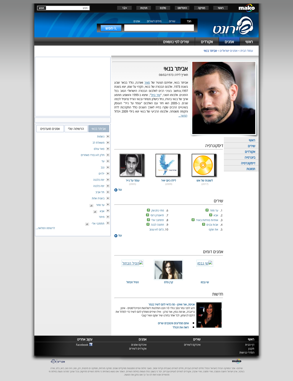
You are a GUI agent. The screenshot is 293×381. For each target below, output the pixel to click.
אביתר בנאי (210, 51)
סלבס (163, 8)
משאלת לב (98, 143)
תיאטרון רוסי (157, 215)
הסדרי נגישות (246, 352)
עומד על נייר (132, 180)
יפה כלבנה (98, 180)
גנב (102, 167)
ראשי (221, 8)
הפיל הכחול (132, 282)
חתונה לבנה (158, 225)
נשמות (100, 136)
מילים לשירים (154, 21)
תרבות (143, 8)
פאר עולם (99, 149)
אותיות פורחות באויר (207, 220)
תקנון (251, 349)
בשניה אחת (98, 198)
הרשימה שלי (76, 128)
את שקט (214, 229)
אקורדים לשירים (137, 349)
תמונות (251, 169)
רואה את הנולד (181, 327)
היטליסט (182, 8)
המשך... (183, 116)
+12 (124, 8)
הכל (189, 21)
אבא (216, 215)
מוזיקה (201, 8)
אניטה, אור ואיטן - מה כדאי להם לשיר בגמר (172, 304)
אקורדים (250, 151)
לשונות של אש (205, 180)
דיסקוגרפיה (248, 163)
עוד (119, 190)
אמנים (136, 21)
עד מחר (214, 210)
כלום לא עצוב (156, 229)
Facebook (82, 345)
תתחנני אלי (158, 220)
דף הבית (249, 345)
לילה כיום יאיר (168, 180)
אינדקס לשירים (192, 345)
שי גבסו (205, 282)
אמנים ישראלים (228, 51)
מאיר (147, 82)
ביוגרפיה (250, 157)
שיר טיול (155, 95)
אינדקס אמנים (138, 345)
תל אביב (99, 192)
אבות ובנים (212, 225)
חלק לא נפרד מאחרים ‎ (92, 155)
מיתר (101, 217)
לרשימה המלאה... (45, 228)
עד (102, 161)
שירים (172, 21)
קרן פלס (168, 282)
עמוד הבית (246, 51)
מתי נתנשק (158, 210)
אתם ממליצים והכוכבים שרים (173, 323)
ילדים (101, 173)
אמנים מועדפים (50, 128)
